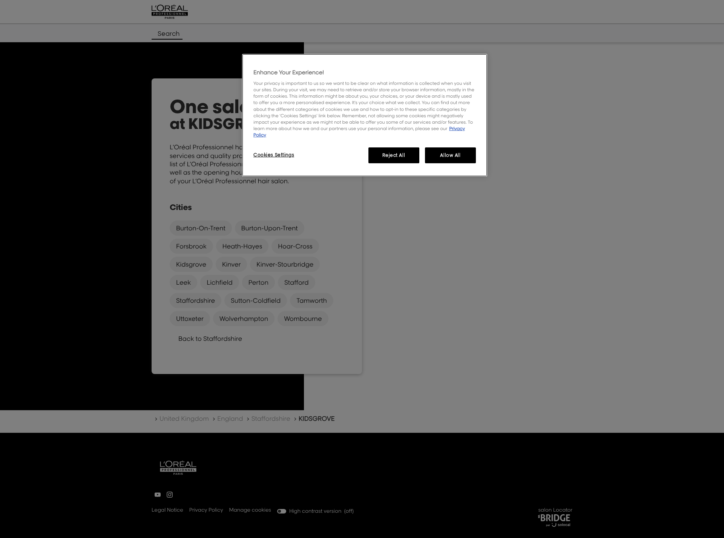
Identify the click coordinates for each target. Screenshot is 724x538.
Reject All (393, 155)
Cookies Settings (273, 155)
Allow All (450, 155)
